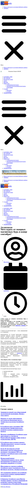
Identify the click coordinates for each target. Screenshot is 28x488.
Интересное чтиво (8, 79)
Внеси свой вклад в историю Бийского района (15, 7)
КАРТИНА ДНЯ (8, 76)
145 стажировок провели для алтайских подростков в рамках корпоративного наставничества (14, 474)
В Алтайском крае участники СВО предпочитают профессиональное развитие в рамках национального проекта (12, 429)
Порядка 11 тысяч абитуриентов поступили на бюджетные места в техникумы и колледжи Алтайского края (12, 421)
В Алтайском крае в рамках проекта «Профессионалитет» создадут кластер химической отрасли (13, 444)
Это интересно (6, 227)
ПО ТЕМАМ (7, 78)
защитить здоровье (20, 325)
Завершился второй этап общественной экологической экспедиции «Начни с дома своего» (13, 413)
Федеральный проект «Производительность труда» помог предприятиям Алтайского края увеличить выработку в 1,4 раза (12, 460)
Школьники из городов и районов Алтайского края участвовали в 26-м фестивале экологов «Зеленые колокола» (14, 467)
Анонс (5, 80)
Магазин (6, 82)
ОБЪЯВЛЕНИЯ (8, 93)
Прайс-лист (6, 83)
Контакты (9, 90)
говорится (19, 353)
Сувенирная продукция (13, 84)
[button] (14, 38)
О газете (6, 89)
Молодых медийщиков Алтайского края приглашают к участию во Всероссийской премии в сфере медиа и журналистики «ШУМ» (14, 437)
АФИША (6, 8)
